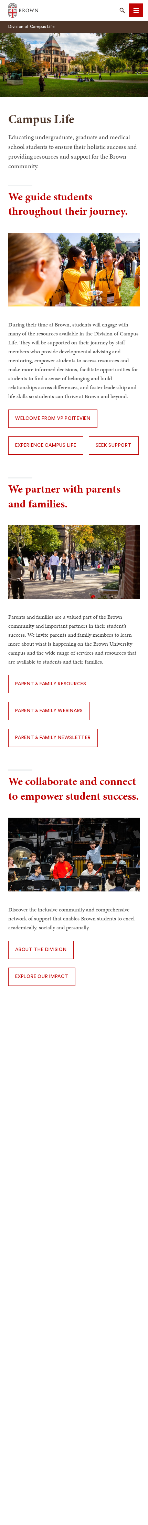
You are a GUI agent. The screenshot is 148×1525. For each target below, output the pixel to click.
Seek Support (114, 445)
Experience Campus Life (45, 445)
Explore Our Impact (41, 976)
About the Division (41, 949)
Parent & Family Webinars (49, 710)
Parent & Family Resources (50, 683)
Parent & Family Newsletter (53, 737)
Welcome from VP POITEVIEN (53, 418)
